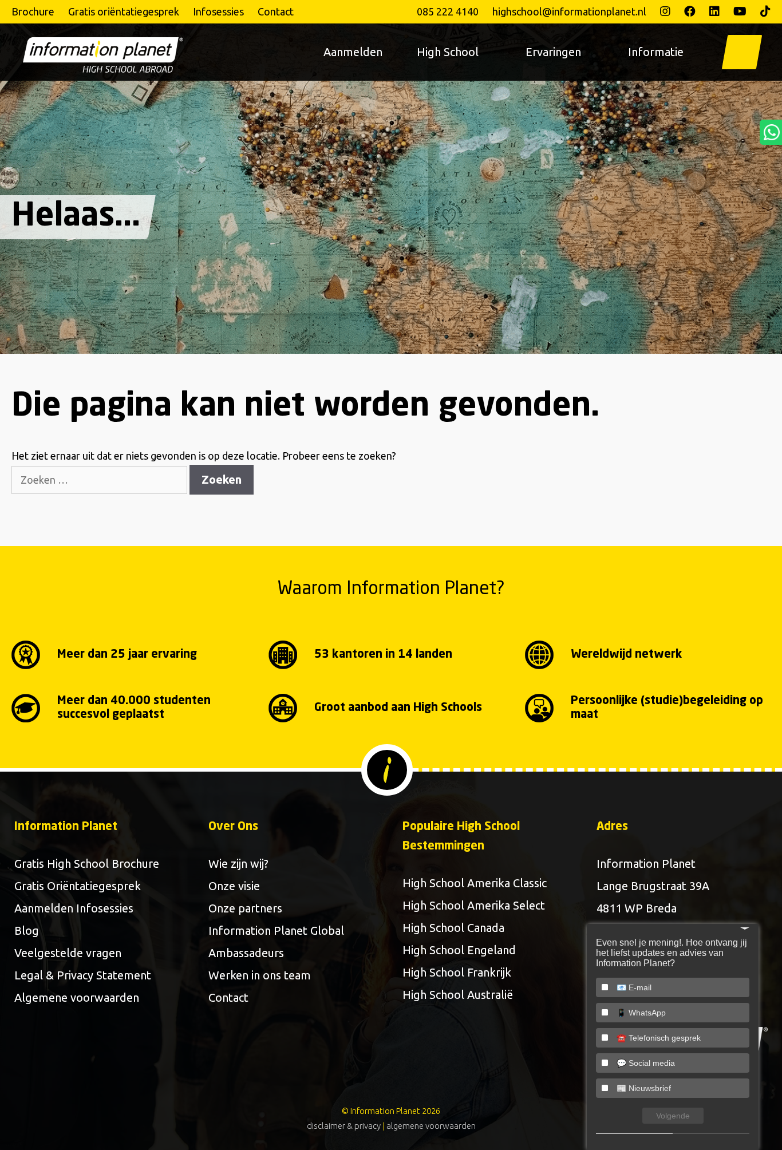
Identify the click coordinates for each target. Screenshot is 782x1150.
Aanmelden (352, 51)
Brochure (32, 11)
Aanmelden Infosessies (73, 908)
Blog (26, 930)
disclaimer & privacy (344, 1126)
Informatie (656, 51)
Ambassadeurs (246, 952)
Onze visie (234, 885)
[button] (742, 52)
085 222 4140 (448, 11)
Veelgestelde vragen (67, 952)
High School (448, 51)
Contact (276, 11)
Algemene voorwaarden (76, 997)
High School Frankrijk (456, 972)
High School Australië (457, 994)
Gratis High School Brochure (86, 863)
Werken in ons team (259, 975)
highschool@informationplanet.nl (569, 11)
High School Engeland (459, 950)
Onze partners (245, 908)
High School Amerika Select (473, 905)
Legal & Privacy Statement (82, 975)
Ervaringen (553, 51)
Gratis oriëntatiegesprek (123, 11)
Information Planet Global (276, 930)
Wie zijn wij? (238, 863)
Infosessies (218, 11)
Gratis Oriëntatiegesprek (77, 885)
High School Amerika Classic (474, 883)
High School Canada (453, 927)
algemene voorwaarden (431, 1126)
